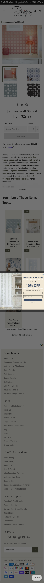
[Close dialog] (42, 274)
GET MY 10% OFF (32, 300)
